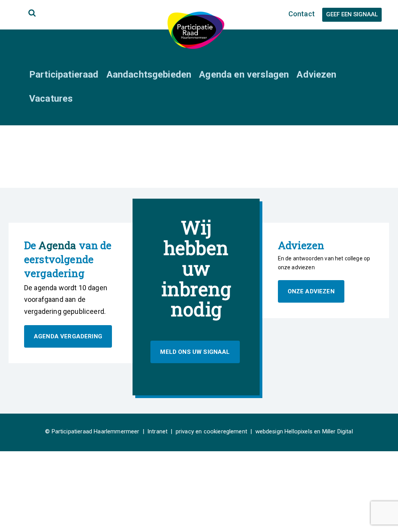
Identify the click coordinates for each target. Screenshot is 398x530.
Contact (301, 14)
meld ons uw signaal (195, 351)
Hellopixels (298, 431)
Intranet (157, 431)
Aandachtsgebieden (149, 74)
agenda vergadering (68, 336)
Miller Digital (337, 431)
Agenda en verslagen (244, 74)
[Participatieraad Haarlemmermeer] (196, 29)
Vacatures (51, 98)
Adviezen (316, 74)
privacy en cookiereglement (211, 431)
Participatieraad (64, 74)
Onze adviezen (311, 291)
